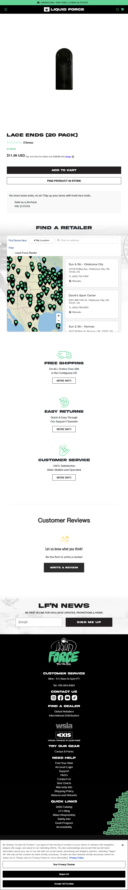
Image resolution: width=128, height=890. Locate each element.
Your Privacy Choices (64, 864)
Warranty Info (64, 787)
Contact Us (64, 691)
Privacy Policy (76, 857)
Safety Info (64, 818)
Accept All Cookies (64, 883)
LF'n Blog (64, 810)
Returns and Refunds (64, 795)
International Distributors (64, 715)
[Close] (122, 845)
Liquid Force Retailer (26, 252)
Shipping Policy (64, 791)
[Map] (35, 294)
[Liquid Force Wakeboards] (64, 9)
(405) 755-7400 (80, 276)
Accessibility (64, 826)
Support (64, 771)
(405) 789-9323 (80, 307)
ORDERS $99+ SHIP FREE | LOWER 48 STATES (64, 2)
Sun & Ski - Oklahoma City (86, 264)
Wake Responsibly (64, 814)
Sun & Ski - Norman (81, 326)
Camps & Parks (64, 751)
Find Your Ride (64, 762)
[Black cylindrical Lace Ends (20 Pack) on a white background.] (64, 72)
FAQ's (64, 775)
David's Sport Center (82, 295)
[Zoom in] (58, 315)
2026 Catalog (64, 806)
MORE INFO (64, 380)
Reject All (64, 874)
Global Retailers (64, 711)
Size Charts (64, 783)
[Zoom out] (58, 320)
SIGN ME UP (89, 622)
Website (76, 280)
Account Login (64, 766)
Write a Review (64, 567)
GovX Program (64, 822)
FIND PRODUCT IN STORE (64, 180)
